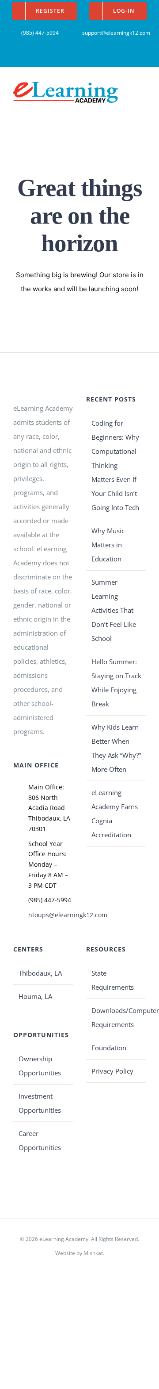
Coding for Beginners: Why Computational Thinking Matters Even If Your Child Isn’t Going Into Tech (115, 465)
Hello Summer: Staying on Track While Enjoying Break (116, 682)
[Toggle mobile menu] (142, 88)
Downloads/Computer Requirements (116, 1017)
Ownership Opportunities (40, 1065)
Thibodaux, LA (40, 973)
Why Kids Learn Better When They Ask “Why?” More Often (116, 748)
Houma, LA (35, 996)
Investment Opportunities (40, 1103)
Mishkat (93, 1253)
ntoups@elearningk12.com (50, 915)
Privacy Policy (112, 1071)
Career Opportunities (40, 1140)
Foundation (108, 1047)
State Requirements (112, 980)
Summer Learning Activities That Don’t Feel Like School (113, 610)
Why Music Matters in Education (108, 544)
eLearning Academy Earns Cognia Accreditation (114, 813)
